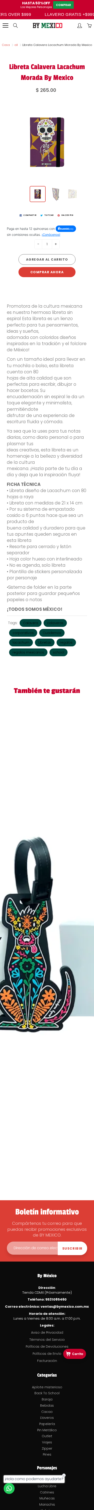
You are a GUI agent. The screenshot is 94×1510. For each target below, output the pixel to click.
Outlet (47, 1436)
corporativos (23, 633)
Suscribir (72, 1248)
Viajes (47, 1442)
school (58, 652)
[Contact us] (9, 1488)
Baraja (47, 1399)
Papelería (47, 1424)
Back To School (47, 1393)
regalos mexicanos (28, 652)
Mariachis (47, 1504)
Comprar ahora (47, 272)
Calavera (30, 623)
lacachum (21, 642)
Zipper (47, 1448)
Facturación (47, 1360)
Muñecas (47, 1498)
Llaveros (47, 1417)
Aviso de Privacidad (47, 1332)
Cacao (47, 1411)
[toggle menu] (5, 25)
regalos (66, 642)
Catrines (47, 1492)
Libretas (44, 642)
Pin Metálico (47, 1430)
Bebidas (47, 1405)
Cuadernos (52, 633)
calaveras (55, 623)
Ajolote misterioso (47, 1387)
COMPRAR (63, 5)
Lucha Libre (47, 1486)
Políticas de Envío (47, 1353)
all (16, 45)
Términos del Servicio (47, 1339)
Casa (6, 45)
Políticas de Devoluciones (47, 1346)
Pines (47, 1454)
